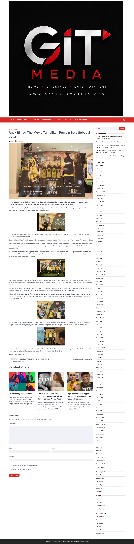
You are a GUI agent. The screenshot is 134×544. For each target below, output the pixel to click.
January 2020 (99, 421)
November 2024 (100, 235)
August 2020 (99, 397)
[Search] (124, 120)
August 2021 (99, 361)
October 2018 (100, 467)
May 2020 (99, 407)
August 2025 (99, 205)
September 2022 (100, 318)
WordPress (85, 541)
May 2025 (99, 215)
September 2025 (100, 202)
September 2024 (100, 242)
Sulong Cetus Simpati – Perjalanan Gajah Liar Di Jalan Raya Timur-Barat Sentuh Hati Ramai (110, 146)
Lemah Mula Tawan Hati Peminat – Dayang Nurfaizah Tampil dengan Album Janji (50, 396)
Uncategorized (100, 491)
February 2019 (100, 454)
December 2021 (100, 348)
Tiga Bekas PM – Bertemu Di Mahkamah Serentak (109, 142)
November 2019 (100, 427)
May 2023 (99, 295)
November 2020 (100, 388)
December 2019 (100, 424)
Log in (97, 499)
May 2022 (99, 331)
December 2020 (100, 384)
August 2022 (99, 321)
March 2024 (99, 261)
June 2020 (99, 404)
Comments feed (100, 506)
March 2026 (99, 182)
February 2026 (100, 185)
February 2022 (100, 341)
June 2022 (99, 328)
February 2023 (100, 301)
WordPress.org (100, 509)
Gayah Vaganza (22, 120)
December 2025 (100, 192)
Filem (23, 354)
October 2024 (100, 238)
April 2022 (99, 335)
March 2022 (99, 338)
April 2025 (99, 218)
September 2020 (100, 394)
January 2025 (99, 228)
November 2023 (100, 275)
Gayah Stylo (58, 120)
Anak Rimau (17, 354)
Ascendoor (70, 541)
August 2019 (99, 437)
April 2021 (99, 371)
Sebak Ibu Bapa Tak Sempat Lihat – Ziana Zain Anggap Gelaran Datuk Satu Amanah (110, 157)
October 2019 (100, 431)
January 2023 (99, 305)
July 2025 (98, 208)
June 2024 (99, 252)
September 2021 (100, 358)
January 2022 (99, 344)
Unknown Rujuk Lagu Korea (20, 394)
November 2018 (100, 464)
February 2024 (100, 265)
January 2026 (99, 189)
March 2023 (99, 298)
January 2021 (99, 381)
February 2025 (100, 225)
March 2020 (99, 414)
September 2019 (100, 434)
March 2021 (99, 374)
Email (54, 448)
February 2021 (100, 378)
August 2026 (99, 165)
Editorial (12, 141)
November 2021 (100, 351)
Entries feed (99, 502)
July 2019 (98, 441)
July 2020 (98, 401)
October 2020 (100, 391)
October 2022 (100, 315)
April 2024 (99, 258)
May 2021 (99, 368)
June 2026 (99, 172)
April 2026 (99, 179)
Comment (12, 424)
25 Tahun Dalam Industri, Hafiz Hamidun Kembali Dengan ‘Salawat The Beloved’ (109, 138)
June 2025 (99, 212)
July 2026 (98, 169)
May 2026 (99, 175)
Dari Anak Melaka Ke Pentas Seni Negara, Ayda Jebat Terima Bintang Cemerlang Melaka (110, 151)
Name (11, 448)
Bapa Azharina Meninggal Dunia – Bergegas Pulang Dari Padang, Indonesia (79, 396)
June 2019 (99, 444)
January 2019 (99, 457)
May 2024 (99, 255)
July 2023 (98, 288)
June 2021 (99, 364)
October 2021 (100, 354)
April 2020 (99, 411)
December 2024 (100, 232)
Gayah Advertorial (81, 120)
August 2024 (99, 245)
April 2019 (99, 447)
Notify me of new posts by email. (21, 469)
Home (12, 120)
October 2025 (100, 199)
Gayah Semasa (34, 120)
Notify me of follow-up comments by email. (24, 465)
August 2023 (99, 285)
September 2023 (100, 281)
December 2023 (100, 271)
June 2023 (99, 291)
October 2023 (100, 278)
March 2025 (99, 222)
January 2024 (99, 268)
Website (11, 457)
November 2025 (100, 195)
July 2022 (98, 325)
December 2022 (100, 308)
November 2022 (100, 311)
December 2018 (100, 461)
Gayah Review (46, 120)
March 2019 (99, 451)
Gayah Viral (68, 120)
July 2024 (98, 248)
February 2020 (100, 417)
